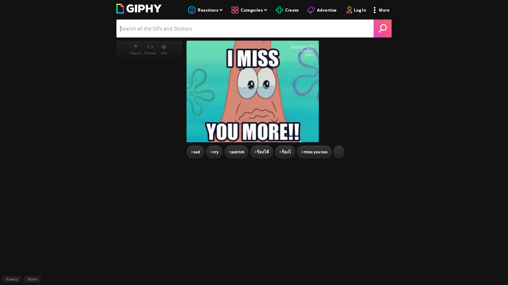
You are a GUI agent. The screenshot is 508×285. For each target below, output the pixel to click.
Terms (32, 279)
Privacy (11, 279)
